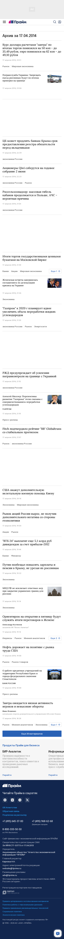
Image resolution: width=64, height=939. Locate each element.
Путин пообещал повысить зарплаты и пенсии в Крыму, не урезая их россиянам (30, 566)
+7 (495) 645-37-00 (12, 821)
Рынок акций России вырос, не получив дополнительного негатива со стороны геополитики (29, 517)
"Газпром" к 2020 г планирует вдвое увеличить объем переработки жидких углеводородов (29, 312)
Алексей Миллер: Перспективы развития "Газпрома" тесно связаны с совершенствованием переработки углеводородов (22, 400)
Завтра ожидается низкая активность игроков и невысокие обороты (27, 704)
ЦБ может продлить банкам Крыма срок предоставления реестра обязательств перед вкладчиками (30, 144)
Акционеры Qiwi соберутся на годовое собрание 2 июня (28, 169)
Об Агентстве (9, 807)
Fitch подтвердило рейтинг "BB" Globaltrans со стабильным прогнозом (31, 430)
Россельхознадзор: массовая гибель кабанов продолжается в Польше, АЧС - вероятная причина (29, 195)
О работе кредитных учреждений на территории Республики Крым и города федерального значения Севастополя (22, 674)
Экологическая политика (13, 915)
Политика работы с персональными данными (22, 905)
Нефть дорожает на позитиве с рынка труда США (28, 648)
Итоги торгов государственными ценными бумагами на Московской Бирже (31, 258)
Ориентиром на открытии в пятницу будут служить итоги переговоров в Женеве (31, 618)
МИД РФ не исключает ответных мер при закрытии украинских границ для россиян (22, 591)
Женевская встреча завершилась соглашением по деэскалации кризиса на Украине (20, 282)
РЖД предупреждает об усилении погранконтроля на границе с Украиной (29, 374)
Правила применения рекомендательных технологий (25, 908)
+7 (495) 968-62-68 (42, 822)
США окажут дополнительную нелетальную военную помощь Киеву (28, 491)
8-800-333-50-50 (12, 831)
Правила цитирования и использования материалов (25, 901)
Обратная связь (10, 811)
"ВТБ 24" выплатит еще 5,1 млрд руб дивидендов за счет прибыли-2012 (27, 542)
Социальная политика (12, 911)
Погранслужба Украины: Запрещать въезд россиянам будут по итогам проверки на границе (21, 78)
